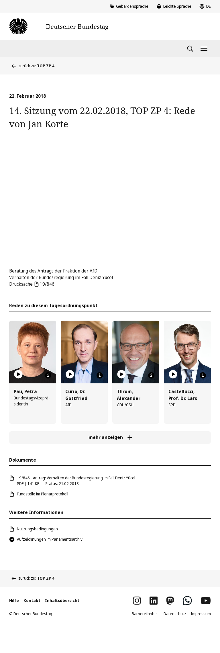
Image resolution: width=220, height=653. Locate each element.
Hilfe (14, 600)
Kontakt (31, 600)
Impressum (201, 613)
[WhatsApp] (187, 600)
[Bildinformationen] (48, 375)
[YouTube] (206, 600)
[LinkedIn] (154, 600)
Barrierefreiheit (145, 613)
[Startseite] (58, 26)
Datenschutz (175, 613)
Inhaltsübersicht (62, 600)
